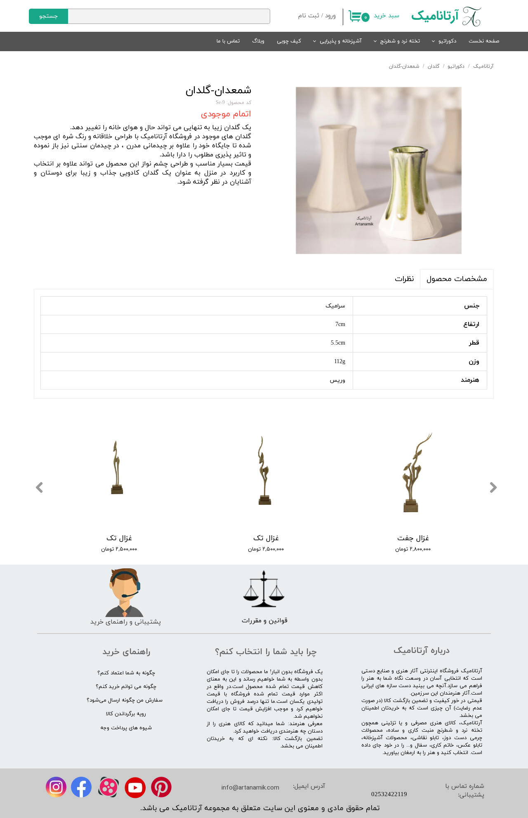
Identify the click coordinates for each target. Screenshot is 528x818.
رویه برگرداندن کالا (126, 714)
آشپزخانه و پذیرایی (341, 41)
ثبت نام (308, 16)
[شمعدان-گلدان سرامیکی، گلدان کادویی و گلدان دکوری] (379, 170)
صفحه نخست (484, 41)
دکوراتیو (447, 41)
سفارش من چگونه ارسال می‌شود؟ (125, 700)
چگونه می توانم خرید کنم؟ (126, 686)
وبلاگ (258, 41)
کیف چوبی (289, 41)
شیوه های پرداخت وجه (126, 728)
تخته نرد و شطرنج (400, 41)
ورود (330, 16)
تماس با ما (228, 41)
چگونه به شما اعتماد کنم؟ (126, 673)
